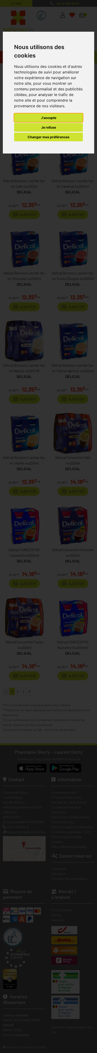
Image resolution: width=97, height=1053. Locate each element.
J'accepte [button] (48, 118)
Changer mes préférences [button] (48, 137)
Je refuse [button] (48, 127)
